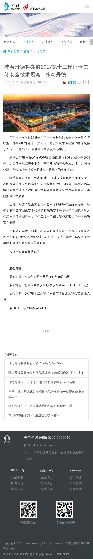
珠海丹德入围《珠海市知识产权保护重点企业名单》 (43, 382)
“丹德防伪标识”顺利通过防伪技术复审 (33, 415)
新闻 (27, 51)
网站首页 (14, 51)
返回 (46, 331)
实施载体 (17, 489)
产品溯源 (17, 477)
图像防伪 (17, 483)
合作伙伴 (76, 489)
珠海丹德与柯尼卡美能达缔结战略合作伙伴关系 (40, 406)
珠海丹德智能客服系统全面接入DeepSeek (35, 363)
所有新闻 (9, 41)
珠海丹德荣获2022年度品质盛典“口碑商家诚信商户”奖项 (46, 372)
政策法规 (66, 41)
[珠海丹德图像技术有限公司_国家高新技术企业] (23, 6)
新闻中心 (46, 471)
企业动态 (28, 41)
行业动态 (47, 41)
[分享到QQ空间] (70, 82)
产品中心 (17, 471)
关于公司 (76, 471)
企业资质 (76, 483)
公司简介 (76, 477)
